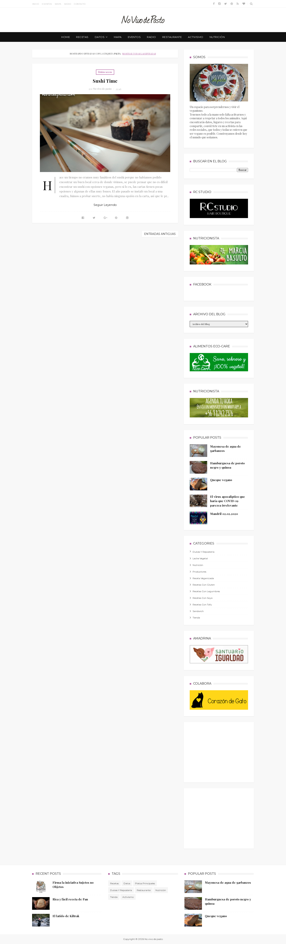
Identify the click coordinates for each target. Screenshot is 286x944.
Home (65, 37)
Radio (67, 4)
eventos (134, 37)
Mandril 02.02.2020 (224, 514)
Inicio (35, 4)
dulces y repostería (203, 551)
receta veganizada (203, 578)
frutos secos (105, 72)
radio (151, 37)
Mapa (58, 4)
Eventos (47, 4)
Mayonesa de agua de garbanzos (228, 882)
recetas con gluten (204, 584)
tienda (196, 617)
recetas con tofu (202, 604)
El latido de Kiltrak (66, 916)
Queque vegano (221, 480)
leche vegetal (200, 558)
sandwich (198, 611)
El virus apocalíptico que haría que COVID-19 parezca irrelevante (227, 501)
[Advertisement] (219, 751)
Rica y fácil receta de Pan (70, 899)
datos (100, 37)
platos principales (145, 883)
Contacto (79, 4)
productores (199, 571)
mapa (118, 37)
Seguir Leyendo (105, 205)
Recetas (114, 883)
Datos (127, 883)
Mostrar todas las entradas (139, 53)
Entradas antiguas (160, 234)
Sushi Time (105, 81)
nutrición (217, 37)
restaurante (172, 37)
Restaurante (144, 890)
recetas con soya (202, 597)
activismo (195, 37)
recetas (82, 37)
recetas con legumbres (206, 591)
